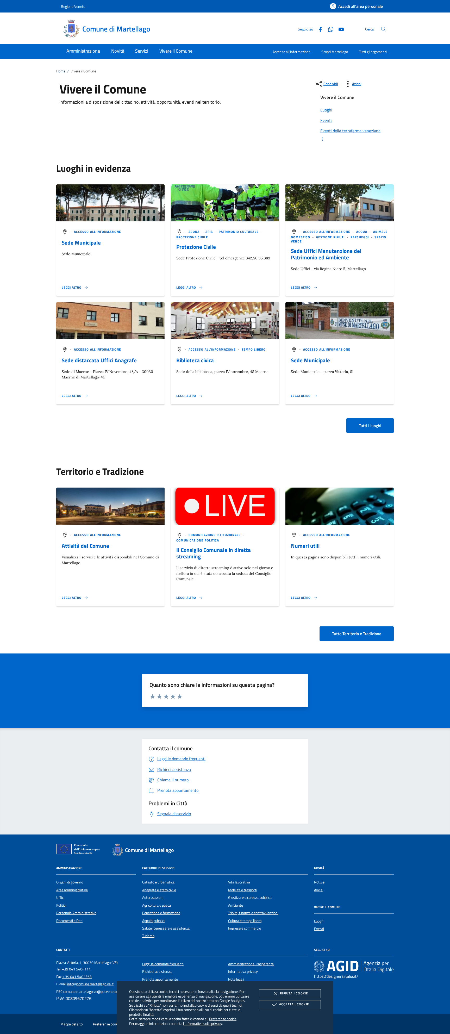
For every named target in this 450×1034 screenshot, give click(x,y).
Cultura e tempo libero (244, 921)
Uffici (60, 897)
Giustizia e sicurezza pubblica (250, 897)
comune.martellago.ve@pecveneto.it (91, 991)
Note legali (236, 979)
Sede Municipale (81, 242)
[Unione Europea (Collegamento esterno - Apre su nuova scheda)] (79, 850)
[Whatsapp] (328, 28)
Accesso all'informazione (291, 51)
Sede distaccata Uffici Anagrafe (99, 360)
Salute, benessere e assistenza (166, 928)
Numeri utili (305, 545)
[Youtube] (339, 28)
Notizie (319, 882)
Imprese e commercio (244, 928)
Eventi (319, 929)
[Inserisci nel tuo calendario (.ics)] (65, 534)
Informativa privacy (243, 971)
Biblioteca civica (195, 360)
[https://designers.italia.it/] (354, 966)
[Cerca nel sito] (383, 29)
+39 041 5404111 (76, 969)
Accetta (294, 1004)
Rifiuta (294, 993)
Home (60, 71)
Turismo (148, 936)
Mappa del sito (71, 1024)
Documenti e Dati (69, 921)
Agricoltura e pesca (156, 905)
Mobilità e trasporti (242, 890)
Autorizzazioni (152, 897)
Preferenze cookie (222, 1018)
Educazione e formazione (161, 913)
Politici (61, 905)
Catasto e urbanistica (158, 882)
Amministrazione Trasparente (251, 964)
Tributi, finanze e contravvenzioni (253, 913)
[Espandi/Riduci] (354, 139)
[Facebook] (318, 28)
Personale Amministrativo (76, 913)
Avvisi (318, 890)
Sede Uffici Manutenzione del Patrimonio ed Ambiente (326, 254)
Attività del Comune (85, 545)
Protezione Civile (196, 246)
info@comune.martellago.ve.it (90, 984)
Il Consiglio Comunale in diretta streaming (213, 553)
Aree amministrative (72, 890)
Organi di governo (69, 882)
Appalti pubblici (153, 921)
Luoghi (319, 921)
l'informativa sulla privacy (202, 1023)
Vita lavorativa (239, 882)
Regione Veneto (73, 6)
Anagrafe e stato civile (159, 890)
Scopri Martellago (334, 51)
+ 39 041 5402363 (77, 977)
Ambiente (235, 905)
